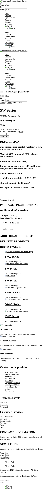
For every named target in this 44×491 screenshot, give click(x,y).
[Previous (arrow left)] (1, 482)
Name (2, 453)
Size (2, 129)
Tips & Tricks (10, 18)
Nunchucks (9, 381)
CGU (2, 427)
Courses (8, 16)
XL (18, 223)
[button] (22, 7)
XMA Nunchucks (11, 372)
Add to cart (4, 136)
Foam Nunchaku (11, 387)
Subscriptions (10, 376)
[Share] (6, 480)
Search (2, 9)
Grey (12, 229)
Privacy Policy (10, 462)
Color (2, 132)
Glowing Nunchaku (12, 385)
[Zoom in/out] (1, 480)
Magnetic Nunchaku (12, 383)
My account (9, 24)
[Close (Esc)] (8, 480)
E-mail (2, 455)
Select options (15, 262)
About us (8, 20)
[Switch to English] (8, 488)
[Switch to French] (12, 28)
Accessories (9, 391)
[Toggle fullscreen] (3, 480)
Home (2, 103)
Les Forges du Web (29, 476)
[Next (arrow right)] (3, 482)
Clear (21, 132)
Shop (7, 14)
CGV (2, 425)
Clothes (9, 103)
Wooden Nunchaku (12, 374)
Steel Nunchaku (11, 379)
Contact (7, 22)
